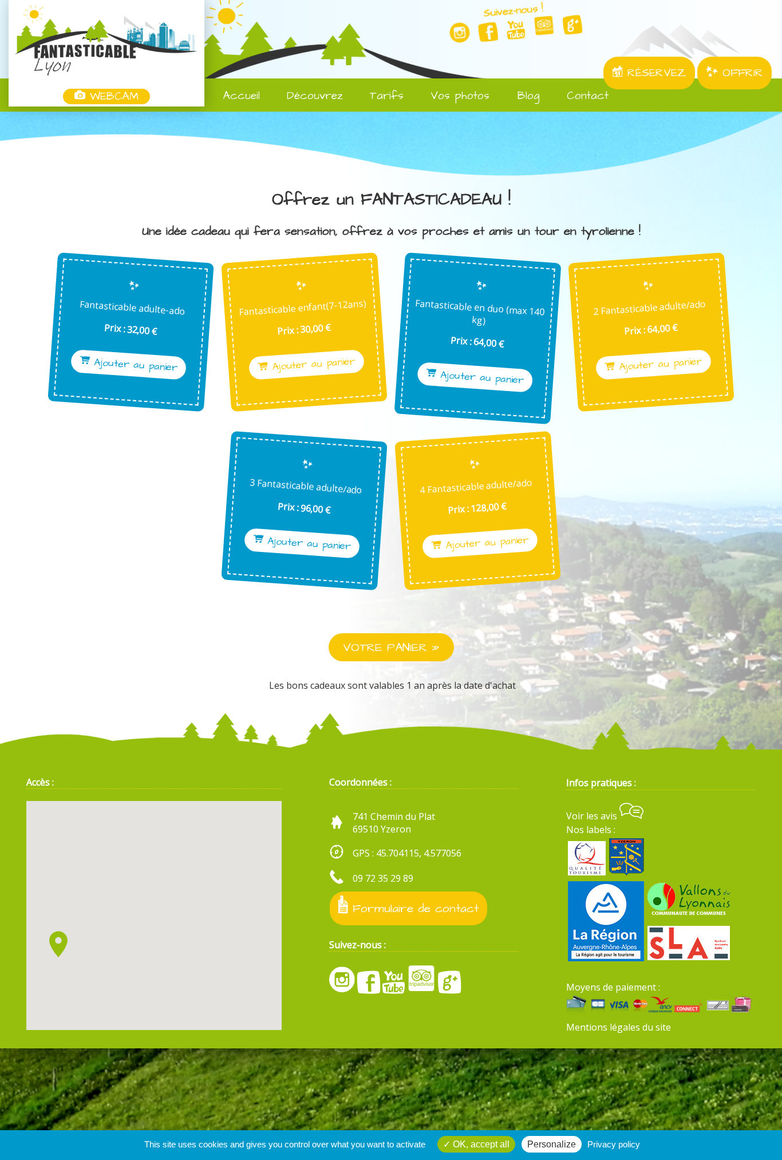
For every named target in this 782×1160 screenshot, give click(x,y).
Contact (585, 96)
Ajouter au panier (133, 365)
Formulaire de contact (413, 908)
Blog (526, 96)
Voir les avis (592, 816)
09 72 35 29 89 (383, 878)
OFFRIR (740, 73)
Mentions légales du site (618, 1027)
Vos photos (457, 96)
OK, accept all (480, 1144)
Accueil (239, 96)
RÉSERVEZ (654, 73)
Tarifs (384, 96)
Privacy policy (613, 1144)
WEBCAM (112, 96)
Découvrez (312, 96)
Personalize (551, 1144)
